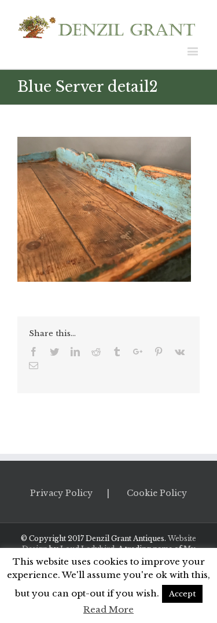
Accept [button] (182, 594)
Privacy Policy (61, 493)
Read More (108, 609)
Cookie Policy (157, 493)
